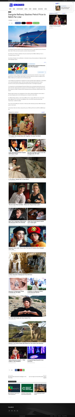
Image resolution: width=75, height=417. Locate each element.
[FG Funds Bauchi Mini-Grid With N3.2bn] (40, 388)
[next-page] (10, 397)
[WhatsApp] (23, 370)
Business (10, 391)
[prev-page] (9, 397)
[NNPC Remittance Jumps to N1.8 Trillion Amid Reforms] (14, 388)
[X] (66, 0)
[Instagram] (64, 0)
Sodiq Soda (10, 20)
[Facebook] (63, 0)
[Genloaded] (17, 5)
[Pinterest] (21, 370)
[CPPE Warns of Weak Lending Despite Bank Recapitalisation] (27, 388)
